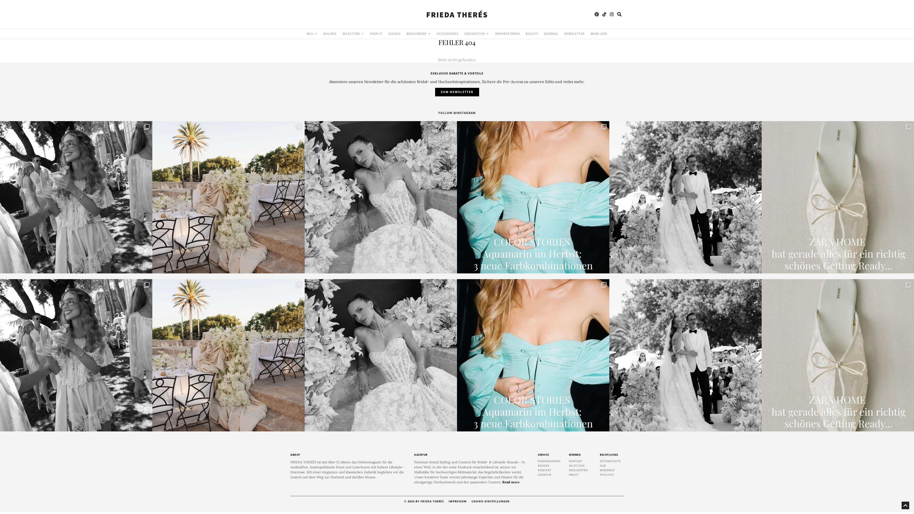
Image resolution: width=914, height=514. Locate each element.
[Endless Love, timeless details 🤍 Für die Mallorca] (228, 197)
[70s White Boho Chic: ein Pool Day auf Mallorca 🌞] (76, 197)
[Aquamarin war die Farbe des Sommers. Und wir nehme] (533, 197)
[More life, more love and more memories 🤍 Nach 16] (685, 197)
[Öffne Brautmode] (429, 33)
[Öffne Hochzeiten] (487, 33)
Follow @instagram (457, 113)
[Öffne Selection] (362, 33)
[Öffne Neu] (315, 33)
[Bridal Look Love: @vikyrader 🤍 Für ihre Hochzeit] (381, 197)
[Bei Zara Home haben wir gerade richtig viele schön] (838, 197)
